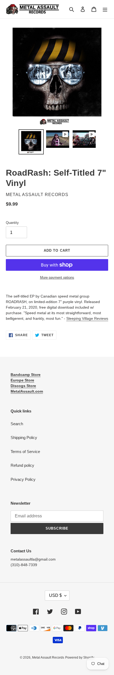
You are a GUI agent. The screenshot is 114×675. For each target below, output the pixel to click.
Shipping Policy (24, 437)
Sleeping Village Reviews (87, 318)
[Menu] (105, 9)
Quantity (12, 223)
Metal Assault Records (48, 657)
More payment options (57, 277)
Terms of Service (25, 451)
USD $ (55, 595)
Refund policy (22, 465)
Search (17, 423)
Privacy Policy (23, 479)
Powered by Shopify (79, 657)
